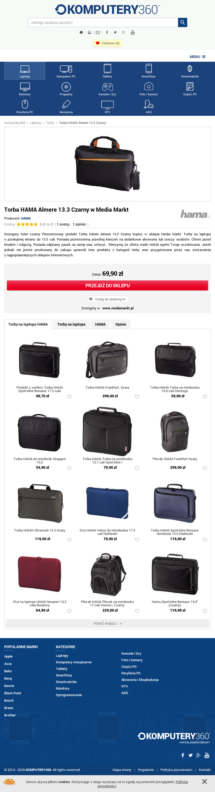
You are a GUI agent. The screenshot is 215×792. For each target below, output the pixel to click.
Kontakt (205, 769)
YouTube (132, 32)
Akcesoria (66, 112)
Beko (8, 671)
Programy (66, 94)
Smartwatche (190, 76)
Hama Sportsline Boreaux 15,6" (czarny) (175, 603)
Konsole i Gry (107, 94)
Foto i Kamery (148, 94)
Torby (50, 123)
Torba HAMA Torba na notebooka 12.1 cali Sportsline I (107, 461)
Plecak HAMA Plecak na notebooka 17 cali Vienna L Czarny (107, 603)
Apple (8, 656)
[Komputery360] (107, 11)
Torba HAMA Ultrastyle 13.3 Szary (39, 531)
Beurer (9, 685)
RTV (107, 112)
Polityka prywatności (176, 769)
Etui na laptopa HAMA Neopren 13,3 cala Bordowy (39, 603)
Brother (10, 715)
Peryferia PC (25, 112)
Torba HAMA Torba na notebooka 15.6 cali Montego (175, 389)
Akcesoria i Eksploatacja (140, 679)
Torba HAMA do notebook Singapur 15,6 (40, 461)
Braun (8, 708)
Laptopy (25, 76)
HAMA (26, 218)
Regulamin (146, 769)
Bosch (9, 700)
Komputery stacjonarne (74, 662)
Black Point (12, 693)
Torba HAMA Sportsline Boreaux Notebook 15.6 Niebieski (175, 532)
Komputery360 (14, 123)
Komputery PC (66, 76)
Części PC (190, 94)
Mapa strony (121, 769)
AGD (149, 112)
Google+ (123, 32)
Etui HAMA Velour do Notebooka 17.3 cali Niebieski (107, 532)
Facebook (107, 32)
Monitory (25, 94)
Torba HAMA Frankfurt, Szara (107, 388)
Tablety (107, 76)
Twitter (115, 32)
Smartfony (148, 76)
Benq (8, 678)
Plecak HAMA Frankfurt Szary (175, 459)
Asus (8, 663)
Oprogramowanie (69, 695)
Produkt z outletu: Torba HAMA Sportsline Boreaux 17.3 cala (40, 389)
